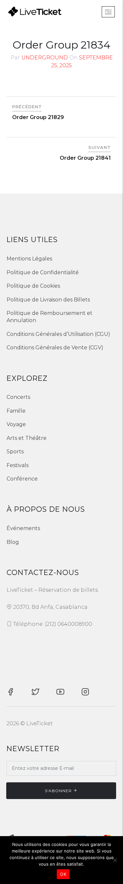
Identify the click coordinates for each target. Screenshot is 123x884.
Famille (16, 411)
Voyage (16, 424)
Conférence (22, 479)
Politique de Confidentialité (43, 272)
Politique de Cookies (33, 286)
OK (63, 874)
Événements (23, 528)
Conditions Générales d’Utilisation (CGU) (58, 334)
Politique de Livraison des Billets (48, 300)
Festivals (18, 465)
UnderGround (44, 57)
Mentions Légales (29, 259)
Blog (13, 542)
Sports (15, 451)
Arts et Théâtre (27, 438)
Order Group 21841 (85, 158)
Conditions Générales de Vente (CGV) (55, 347)
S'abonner (58, 790)
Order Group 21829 (38, 117)
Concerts (18, 397)
